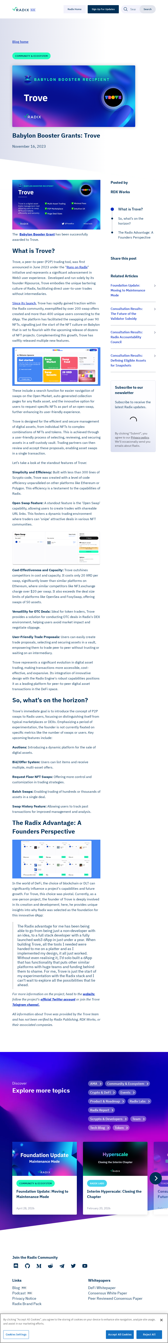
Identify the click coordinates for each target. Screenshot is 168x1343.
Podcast (19, 1293)
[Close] (161, 1320)
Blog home (20, 42)
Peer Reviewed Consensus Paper (115, 1298)
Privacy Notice (24, 1298)
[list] (84, 1178)
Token (119, 1128)
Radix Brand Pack (26, 1303)
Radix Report (99, 1110)
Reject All (149, 1334)
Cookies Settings (16, 1334)
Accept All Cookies (120, 1334)
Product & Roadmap (105, 1101)
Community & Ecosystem (125, 1083)
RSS (24, 1287)
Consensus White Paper (107, 1293)
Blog (16, 1287)
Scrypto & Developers (106, 1119)
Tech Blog (97, 1128)
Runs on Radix (77, 267)
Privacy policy (140, 437)
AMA (93, 1083)
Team (136, 1119)
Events (125, 1092)
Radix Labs (138, 1101)
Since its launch (24, 303)
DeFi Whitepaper (102, 1287)
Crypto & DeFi (100, 1092)
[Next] (156, 1178)
